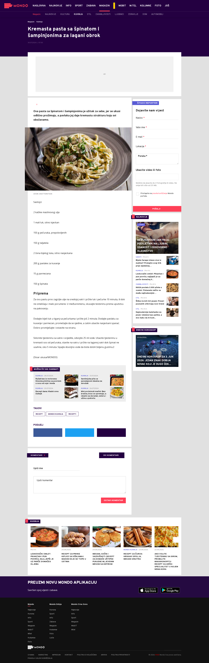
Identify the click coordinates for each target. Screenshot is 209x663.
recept (39, 414)
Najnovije (32, 610)
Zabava (52, 622)
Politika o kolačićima (87, 655)
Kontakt (69, 655)
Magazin (31, 22)
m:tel (157, 654)
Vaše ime (141, 127)
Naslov (140, 118)
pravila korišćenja (160, 193)
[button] (33, 540)
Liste (51, 638)
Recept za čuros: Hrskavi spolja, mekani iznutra (133, 556)
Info (29, 618)
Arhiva (104, 655)
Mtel (30, 633)
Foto (30, 642)
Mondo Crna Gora (79, 604)
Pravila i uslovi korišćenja (40, 658)
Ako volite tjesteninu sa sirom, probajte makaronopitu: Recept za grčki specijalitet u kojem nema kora (166, 561)
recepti (72, 414)
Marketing (43, 655)
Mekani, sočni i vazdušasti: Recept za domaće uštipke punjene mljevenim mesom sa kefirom (103, 559)
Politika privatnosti (120, 655)
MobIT (30, 630)
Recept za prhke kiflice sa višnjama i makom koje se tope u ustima (74, 558)
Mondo (31, 604)
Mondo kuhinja (55, 414)
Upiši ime (38, 468)
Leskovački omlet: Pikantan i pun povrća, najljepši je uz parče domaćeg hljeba (42, 559)
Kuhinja (40, 22)
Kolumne (31, 638)
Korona (31, 614)
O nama (31, 655)
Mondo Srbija (55, 604)
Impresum (56, 655)
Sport (30, 622)
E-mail (140, 137)
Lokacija (141, 146)
